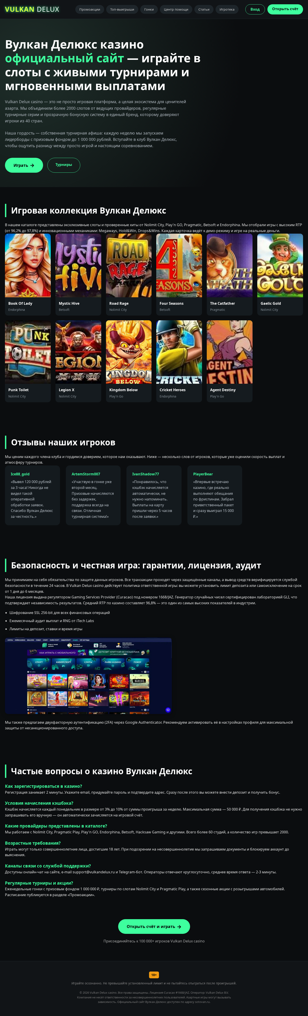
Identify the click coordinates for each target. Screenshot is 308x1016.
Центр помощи (176, 9)
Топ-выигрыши (122, 9)
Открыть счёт (285, 8)
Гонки (149, 9)
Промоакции (89, 9)
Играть (21, 165)
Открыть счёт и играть (151, 926)
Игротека (227, 9)
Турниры (63, 164)
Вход (255, 9)
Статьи (203, 9)
